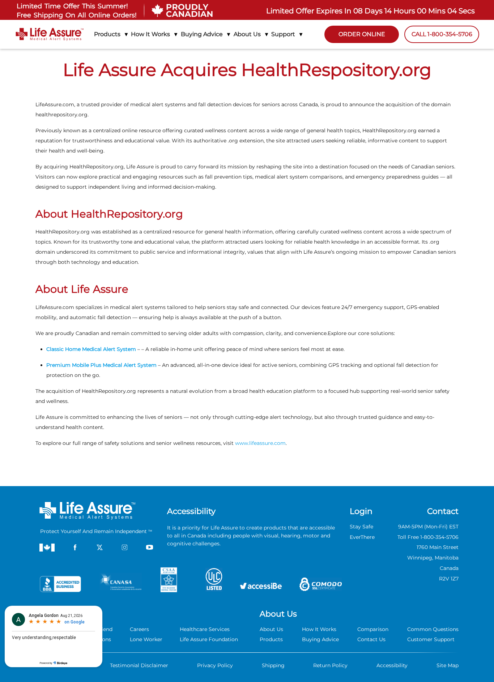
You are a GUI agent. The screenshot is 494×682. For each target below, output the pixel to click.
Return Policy (330, 665)
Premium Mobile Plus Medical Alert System (101, 365)
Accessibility (392, 665)
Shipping (273, 665)
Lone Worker (146, 639)
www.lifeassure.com (260, 443)
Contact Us (371, 639)
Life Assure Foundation (209, 639)
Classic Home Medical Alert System (91, 349)
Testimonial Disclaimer (139, 665)
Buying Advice (320, 639)
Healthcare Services (205, 629)
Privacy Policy (215, 665)
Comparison (372, 629)
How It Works (319, 629)
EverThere (362, 537)
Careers (139, 629)
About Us (271, 629)
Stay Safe (361, 526)
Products (271, 639)
